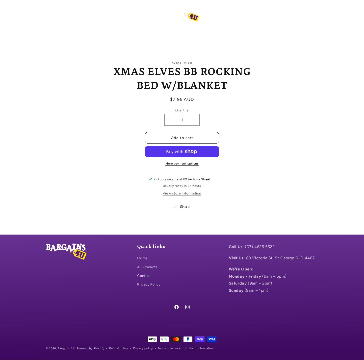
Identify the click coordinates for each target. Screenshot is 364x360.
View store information (182, 193)
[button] (51, 14)
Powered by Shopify (90, 348)
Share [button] (185, 207)
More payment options (182, 163)
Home (142, 258)
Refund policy (118, 348)
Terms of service (169, 348)
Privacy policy (143, 348)
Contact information (199, 348)
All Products (147, 267)
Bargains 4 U (67, 348)
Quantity (182, 110)
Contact (144, 276)
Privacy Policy (148, 284)
